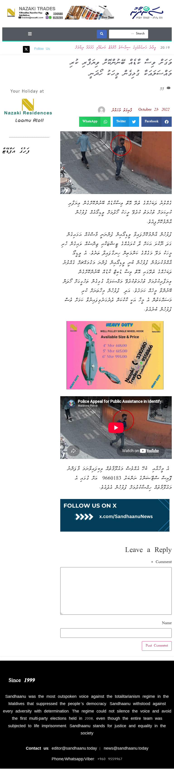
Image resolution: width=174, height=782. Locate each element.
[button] (30, 34)
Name (167, 623)
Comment (161, 562)
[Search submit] (102, 34)
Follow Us (42, 49)
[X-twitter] (26, 49)
